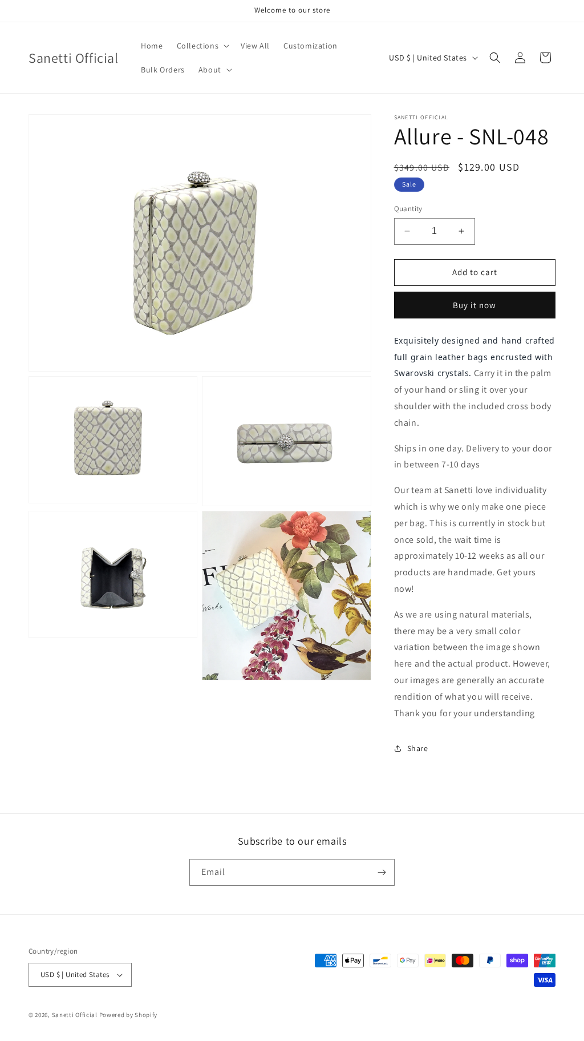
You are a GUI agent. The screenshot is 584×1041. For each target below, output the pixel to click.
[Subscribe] (381, 872)
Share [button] (417, 748)
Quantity (408, 208)
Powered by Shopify (128, 1015)
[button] (202, 46)
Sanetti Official (75, 1015)
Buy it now (474, 305)
